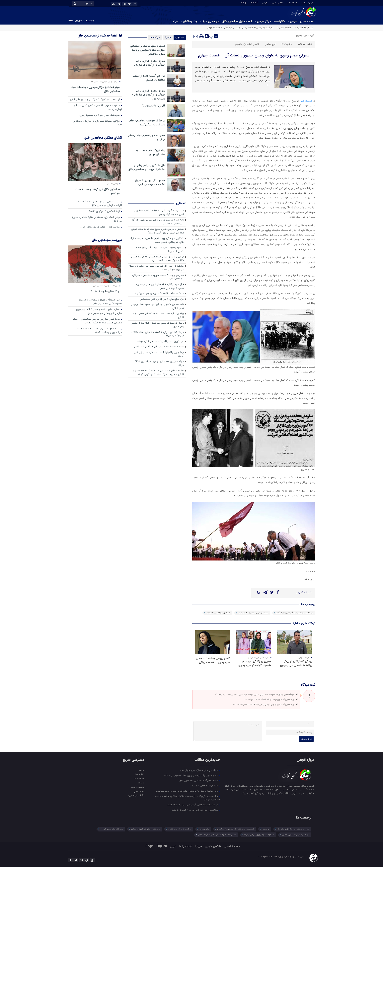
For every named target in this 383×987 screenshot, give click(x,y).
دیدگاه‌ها (155, 37)
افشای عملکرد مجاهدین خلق (103, 137)
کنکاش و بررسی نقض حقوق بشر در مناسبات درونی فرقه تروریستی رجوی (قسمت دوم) (157, 231)
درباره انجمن (307, 2)
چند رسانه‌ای (190, 21)
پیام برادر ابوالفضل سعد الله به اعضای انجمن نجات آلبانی (158, 315)
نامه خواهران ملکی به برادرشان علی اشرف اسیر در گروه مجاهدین (187, 791)
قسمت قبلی (306, 101)
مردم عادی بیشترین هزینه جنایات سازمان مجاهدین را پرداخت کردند (99, 331)
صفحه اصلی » (284, 28)
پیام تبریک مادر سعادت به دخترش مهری (150, 152)
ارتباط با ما (292, 2)
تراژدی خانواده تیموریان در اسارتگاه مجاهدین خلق (97, 123)
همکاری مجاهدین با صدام (218, 613)
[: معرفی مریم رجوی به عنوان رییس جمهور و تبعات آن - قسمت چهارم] (196, 36)
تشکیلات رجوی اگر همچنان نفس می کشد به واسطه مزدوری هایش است (156, 268)
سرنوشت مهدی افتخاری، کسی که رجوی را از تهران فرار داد (98, 107)
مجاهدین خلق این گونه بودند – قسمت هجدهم (97, 191)
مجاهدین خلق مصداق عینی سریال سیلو (199, 770)
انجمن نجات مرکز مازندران (247, 44)
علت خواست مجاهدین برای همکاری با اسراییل (159, 347)
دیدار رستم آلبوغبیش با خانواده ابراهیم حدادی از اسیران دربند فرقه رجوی (159, 213)
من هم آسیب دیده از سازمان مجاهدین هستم (148, 78)
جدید (168, 37)
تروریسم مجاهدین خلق (107, 239)
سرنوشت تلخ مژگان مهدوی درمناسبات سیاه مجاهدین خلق (95, 89)
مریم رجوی (301, 35)
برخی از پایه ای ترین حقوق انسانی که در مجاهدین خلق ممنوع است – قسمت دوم (157, 259)
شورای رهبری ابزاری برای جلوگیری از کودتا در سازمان (149, 63)
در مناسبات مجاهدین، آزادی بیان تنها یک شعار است (193, 804)
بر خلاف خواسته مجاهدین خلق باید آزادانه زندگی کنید (147, 122)
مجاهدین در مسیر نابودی (112, 829)
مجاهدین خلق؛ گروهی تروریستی (145, 829)
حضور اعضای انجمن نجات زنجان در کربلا (146, 137)
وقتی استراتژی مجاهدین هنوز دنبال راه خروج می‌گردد (97, 219)
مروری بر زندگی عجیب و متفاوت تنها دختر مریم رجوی (254, 663)
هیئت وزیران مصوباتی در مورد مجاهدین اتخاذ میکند (159, 363)
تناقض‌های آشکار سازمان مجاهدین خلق (199, 780)
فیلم (175, 21)
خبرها (141, 770)
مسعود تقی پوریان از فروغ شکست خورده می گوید (150, 182)
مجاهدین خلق (210, 21)
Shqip (244, 2)
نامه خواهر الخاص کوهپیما (205, 785)
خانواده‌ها (279, 21)
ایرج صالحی (270, 44)
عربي (264, 2)
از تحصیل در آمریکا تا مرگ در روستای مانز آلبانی (95, 99)
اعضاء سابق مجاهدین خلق (237, 21)
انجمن (293, 21)
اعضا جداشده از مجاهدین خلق (98, 35)
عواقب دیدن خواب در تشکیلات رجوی (100, 227)
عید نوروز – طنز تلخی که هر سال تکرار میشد (160, 341)
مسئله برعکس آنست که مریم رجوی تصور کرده (159, 294)
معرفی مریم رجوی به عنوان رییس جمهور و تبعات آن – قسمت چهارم (253, 55)
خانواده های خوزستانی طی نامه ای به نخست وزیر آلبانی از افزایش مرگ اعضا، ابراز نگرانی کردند (158, 372)
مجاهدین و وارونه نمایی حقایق (295, 834)
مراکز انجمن (264, 21)
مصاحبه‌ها (139, 778)
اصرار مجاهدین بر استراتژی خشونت (293, 829)
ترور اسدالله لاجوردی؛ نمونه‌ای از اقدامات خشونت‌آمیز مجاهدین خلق (100, 302)
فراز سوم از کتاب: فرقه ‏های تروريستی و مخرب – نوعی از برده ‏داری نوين (159, 286)
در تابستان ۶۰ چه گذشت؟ (105, 291)
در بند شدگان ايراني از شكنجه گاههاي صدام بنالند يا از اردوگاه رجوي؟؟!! (157, 334)
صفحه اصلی (307, 21)
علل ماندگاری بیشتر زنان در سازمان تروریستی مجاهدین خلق (146, 167)
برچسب (265, 829)
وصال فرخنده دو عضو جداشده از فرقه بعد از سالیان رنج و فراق (157, 325)
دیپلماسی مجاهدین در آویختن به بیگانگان (295, 613)
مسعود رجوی (137, 787)
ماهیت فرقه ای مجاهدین (180, 829)
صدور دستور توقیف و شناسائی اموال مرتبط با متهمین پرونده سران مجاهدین (147, 50)
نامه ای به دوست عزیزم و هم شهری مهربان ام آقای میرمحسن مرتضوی (157, 222)
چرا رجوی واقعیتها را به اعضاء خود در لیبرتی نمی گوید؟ (159, 354)
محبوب (180, 37)
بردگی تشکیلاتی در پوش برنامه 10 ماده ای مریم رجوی (296, 663)
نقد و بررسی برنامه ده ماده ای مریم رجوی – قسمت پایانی (212, 660)
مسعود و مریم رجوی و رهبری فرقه (253, 613)
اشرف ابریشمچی (136, 795)
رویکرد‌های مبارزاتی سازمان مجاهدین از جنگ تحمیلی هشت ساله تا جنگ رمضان (97, 321)
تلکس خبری (277, 2)
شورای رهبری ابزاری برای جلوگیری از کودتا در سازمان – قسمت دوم (148, 95)
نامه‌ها (141, 782)
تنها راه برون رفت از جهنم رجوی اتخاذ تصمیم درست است (190, 775)
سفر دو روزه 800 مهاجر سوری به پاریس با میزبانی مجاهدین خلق (158, 277)
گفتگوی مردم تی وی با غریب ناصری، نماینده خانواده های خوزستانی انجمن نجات (156, 240)
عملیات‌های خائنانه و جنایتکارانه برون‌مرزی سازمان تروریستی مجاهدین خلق (99, 311)
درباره (198, 846)
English (254, 2)
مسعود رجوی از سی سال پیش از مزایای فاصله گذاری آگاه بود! (160, 249)
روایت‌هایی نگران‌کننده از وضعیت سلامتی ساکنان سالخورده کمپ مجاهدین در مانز (187, 797)
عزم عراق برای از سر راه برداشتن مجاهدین (162, 299)
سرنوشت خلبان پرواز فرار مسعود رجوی (99, 115)
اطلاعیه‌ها (139, 774)
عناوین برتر (204, 829)
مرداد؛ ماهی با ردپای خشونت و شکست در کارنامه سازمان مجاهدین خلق (98, 204)
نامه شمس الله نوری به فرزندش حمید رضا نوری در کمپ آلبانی (157, 306)
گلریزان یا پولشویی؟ (153, 105)
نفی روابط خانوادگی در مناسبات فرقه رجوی (217, 834)
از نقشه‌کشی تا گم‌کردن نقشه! (104, 211)
